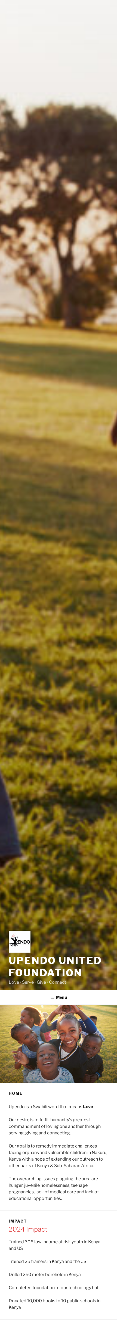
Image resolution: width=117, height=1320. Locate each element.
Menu (61, 997)
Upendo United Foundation (55, 967)
